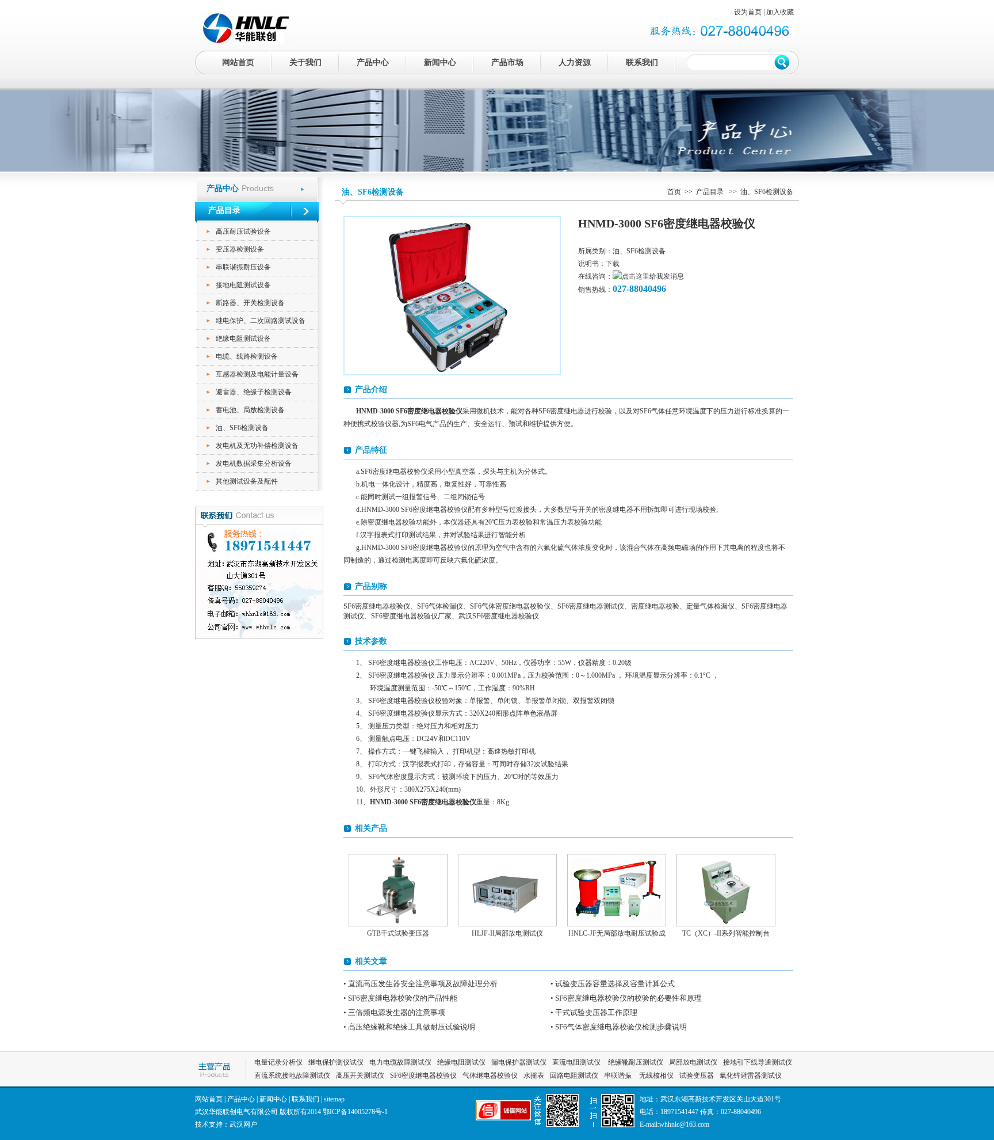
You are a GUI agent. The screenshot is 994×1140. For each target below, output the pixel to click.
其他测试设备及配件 (247, 481)
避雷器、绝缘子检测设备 (254, 392)
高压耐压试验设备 (243, 231)
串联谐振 (618, 1075)
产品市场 (507, 62)
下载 (613, 264)
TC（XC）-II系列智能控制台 (726, 933)
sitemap (334, 1099)
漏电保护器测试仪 (518, 1062)
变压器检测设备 (240, 249)
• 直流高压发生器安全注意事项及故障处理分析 (420, 983)
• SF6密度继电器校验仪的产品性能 (400, 998)
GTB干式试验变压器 (398, 933)
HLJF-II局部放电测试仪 (507, 933)
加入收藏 (780, 12)
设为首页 (748, 12)
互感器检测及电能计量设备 (257, 374)
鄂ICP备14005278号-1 (355, 1112)
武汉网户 (243, 1124)
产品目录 (710, 192)
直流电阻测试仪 (576, 1062)
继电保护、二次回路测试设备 (260, 321)
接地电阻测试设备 (243, 285)
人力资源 (575, 62)
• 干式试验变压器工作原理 (593, 1012)
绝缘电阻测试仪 (461, 1062)
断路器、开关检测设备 (250, 303)
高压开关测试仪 (360, 1075)
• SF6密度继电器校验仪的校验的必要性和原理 (626, 998)
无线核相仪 (656, 1075)
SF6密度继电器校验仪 (423, 1075)
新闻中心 (440, 62)
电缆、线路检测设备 (247, 356)
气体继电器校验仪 (490, 1075)
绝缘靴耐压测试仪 (634, 1062)
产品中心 (373, 62)
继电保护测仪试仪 (336, 1062)
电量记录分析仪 (278, 1062)
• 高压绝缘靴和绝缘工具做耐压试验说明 (409, 1027)
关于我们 (305, 62)
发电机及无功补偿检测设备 (257, 446)
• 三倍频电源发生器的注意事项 (394, 1012)
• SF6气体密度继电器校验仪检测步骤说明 (618, 1027)
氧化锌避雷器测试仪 (751, 1075)
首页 (674, 192)
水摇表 (533, 1075)
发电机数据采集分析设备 (254, 463)
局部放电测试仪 (693, 1062)
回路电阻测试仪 (574, 1075)
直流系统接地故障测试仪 (292, 1075)
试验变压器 (696, 1075)
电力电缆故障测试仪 (400, 1062)
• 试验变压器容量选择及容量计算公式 (612, 983)
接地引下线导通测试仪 (757, 1062)
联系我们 (642, 62)
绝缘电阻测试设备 (243, 339)
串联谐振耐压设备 (243, 267)
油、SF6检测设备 (242, 428)
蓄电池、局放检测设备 (250, 410)
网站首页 (238, 62)
